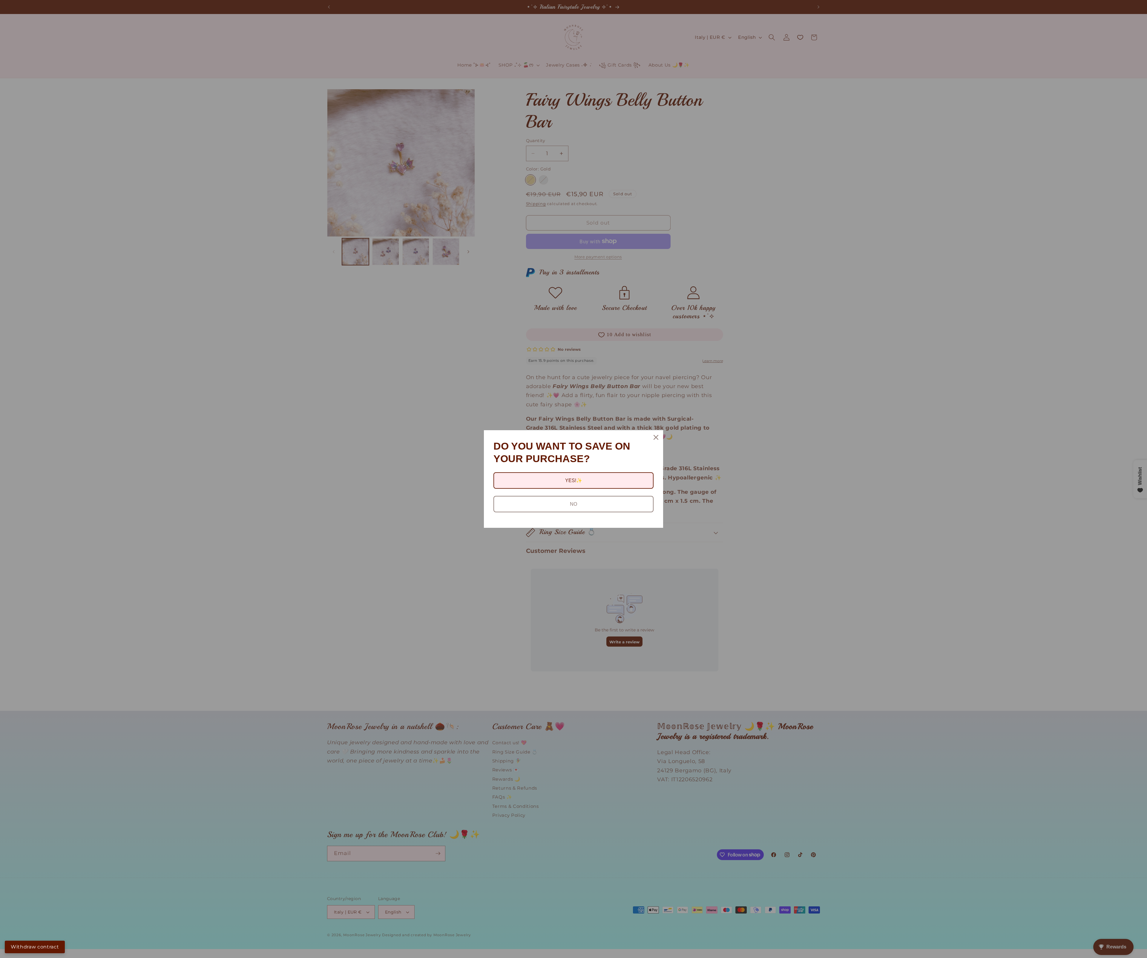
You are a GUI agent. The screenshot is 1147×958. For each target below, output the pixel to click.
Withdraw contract (35, 947)
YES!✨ (573, 480)
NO (573, 504)
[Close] (656, 437)
